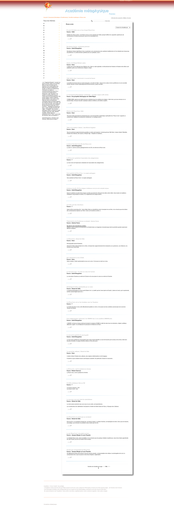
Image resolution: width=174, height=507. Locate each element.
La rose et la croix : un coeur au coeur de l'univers (81, 271)
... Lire (68, 39)
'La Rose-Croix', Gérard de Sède (75, 239)
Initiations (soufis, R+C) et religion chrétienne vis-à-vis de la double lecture (88, 188)
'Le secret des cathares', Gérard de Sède (78, 351)
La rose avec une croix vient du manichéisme (79, 399)
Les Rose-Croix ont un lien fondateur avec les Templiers (82, 302)
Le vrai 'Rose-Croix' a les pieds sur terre (78, 433)
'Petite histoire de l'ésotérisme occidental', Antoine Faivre (83, 221)
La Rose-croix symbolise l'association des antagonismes (83, 158)
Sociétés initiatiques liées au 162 (76, 383)
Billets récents (127, 18)
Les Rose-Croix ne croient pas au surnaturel (79, 417)
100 (104, 466)
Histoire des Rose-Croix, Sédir (75, 111)
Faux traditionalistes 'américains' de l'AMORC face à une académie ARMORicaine (89, 318)
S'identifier (122, 0)
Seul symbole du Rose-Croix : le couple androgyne (81, 173)
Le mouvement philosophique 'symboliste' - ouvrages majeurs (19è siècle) (87, 94)
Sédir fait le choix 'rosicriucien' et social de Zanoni (81, 78)
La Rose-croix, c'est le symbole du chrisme (79, 369)
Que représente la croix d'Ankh (75, 257)
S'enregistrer (128, 0)
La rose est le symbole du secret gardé (77, 335)
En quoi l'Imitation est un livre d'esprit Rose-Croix (81, 30)
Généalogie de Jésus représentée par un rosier (80, 287)
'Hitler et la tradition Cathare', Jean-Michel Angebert (81, 127)
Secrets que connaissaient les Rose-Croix (78, 449)
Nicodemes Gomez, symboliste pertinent (78, 46)
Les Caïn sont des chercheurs (75, 204)
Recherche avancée (117, 18)
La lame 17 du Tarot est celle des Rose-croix (79, 144)
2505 (109, 466)
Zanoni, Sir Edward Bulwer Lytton (76, 63)
